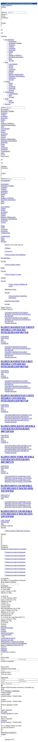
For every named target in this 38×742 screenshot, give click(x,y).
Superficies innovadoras (16, 57)
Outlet (6, 99)
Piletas (11, 83)
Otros (10, 59)
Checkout (4, 720)
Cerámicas (12, 45)
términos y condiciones (12, 691)
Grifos (10, 85)
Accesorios (12, 69)
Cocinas (7, 81)
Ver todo (11, 60)
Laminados (12, 48)
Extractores (12, 78)
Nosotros (7, 104)
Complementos (9, 92)
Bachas (11, 67)
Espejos (11, 73)
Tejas (10, 53)
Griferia (11, 66)
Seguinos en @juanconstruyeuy (11, 549)
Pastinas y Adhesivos (15, 55)
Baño (6, 62)
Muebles (11, 71)
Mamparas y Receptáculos (17, 76)
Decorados (12, 50)
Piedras (11, 52)
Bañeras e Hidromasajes (16, 74)
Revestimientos (9, 39)
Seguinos (23, 549)
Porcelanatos (12, 41)
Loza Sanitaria (13, 64)
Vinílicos (11, 46)
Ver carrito (4, 712)
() (3, 8)
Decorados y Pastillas (15, 43)
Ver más (3, 527)
